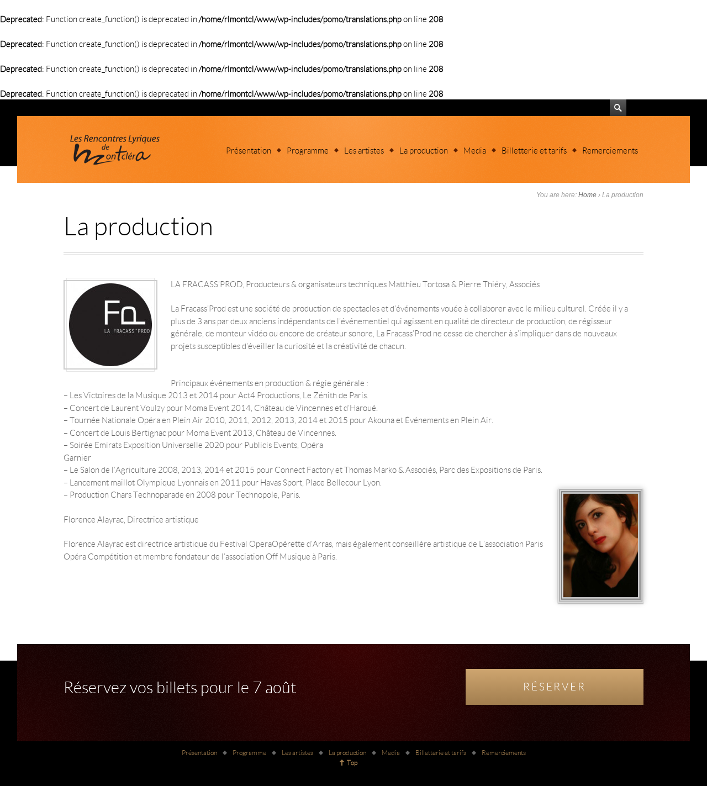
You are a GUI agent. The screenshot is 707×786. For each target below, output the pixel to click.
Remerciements (610, 150)
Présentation (248, 150)
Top (352, 762)
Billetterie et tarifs (534, 150)
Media (474, 150)
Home (587, 195)
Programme (308, 150)
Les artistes (364, 150)
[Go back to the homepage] (113, 149)
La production (423, 150)
